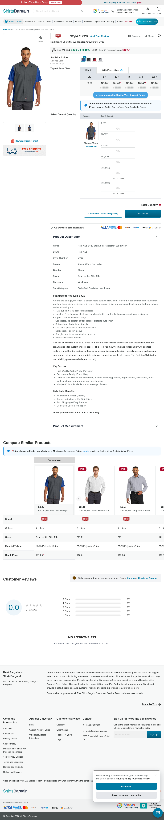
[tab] (88, 70)
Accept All (126, 786)
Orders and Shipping (12, 772)
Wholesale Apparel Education (37, 736)
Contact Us (8, 734)
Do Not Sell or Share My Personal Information (14, 750)
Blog (31, 725)
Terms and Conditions (13, 762)
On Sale (128, 21)
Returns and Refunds (13, 767)
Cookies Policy (141, 778)
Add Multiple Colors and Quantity (103, 214)
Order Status (62, 730)
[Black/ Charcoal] (89, 59)
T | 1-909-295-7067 (91, 725)
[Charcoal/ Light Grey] (100, 59)
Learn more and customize (126, 795)
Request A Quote (64, 735)
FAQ (59, 740)
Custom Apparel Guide (39, 730)
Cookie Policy (9, 744)
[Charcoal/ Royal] (83, 59)
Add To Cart (143, 214)
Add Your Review (99, 36)
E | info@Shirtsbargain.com (95, 731)
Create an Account (148, 578)
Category (61, 725)
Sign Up (153, 734)
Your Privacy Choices (13, 757)
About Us (7, 728)
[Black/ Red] (94, 59)
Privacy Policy (10, 738)
